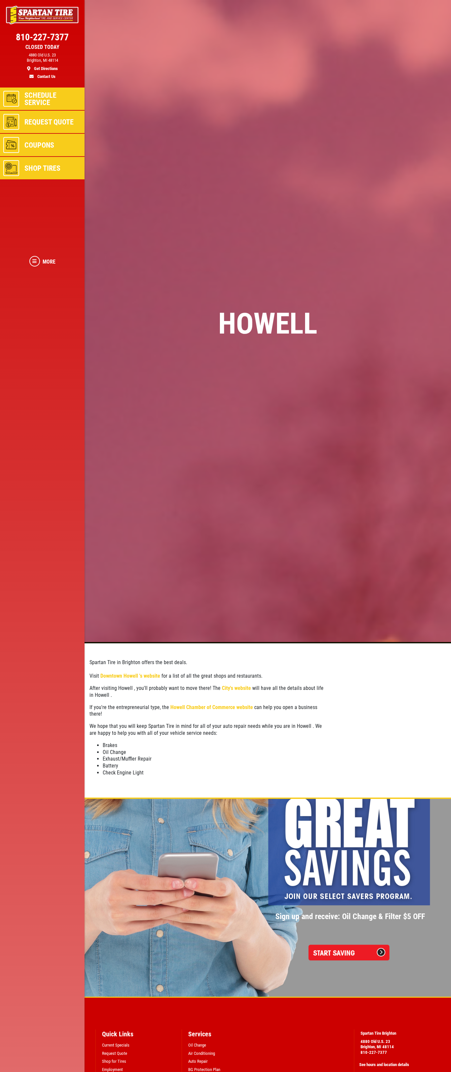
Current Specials (115, 1045)
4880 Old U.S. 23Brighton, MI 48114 (377, 1044)
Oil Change (197, 1045)
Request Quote (114, 1053)
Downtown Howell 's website (130, 676)
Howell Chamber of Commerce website (211, 707)
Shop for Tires (114, 1061)
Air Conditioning (201, 1053)
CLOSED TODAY (42, 47)
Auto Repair (198, 1061)
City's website (236, 688)
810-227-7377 (374, 1052)
